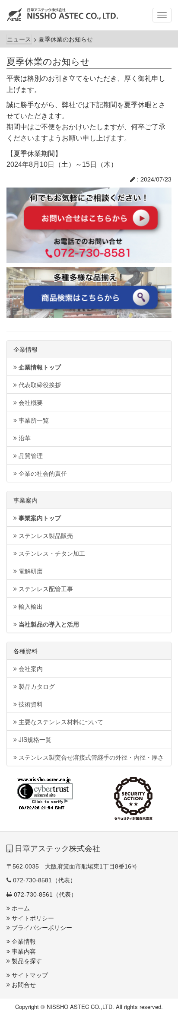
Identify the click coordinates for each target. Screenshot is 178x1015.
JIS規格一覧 (34, 739)
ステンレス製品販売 (45, 535)
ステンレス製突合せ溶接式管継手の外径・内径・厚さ (90, 757)
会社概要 (30, 402)
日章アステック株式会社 (56, 848)
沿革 (24, 437)
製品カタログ (36, 686)
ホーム (20, 908)
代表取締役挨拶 (39, 384)
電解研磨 (30, 570)
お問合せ (23, 984)
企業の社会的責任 (42, 473)
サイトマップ (29, 975)
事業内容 (23, 951)
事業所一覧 (33, 420)
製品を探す (26, 961)
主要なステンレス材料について (60, 721)
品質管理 (30, 455)
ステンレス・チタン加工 (51, 553)
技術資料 (30, 704)
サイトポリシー (32, 918)
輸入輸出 (30, 606)
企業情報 (23, 941)
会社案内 (30, 668)
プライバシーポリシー (41, 927)
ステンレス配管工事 (45, 588)
